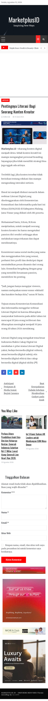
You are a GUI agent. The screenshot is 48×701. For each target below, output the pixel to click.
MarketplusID (24, 19)
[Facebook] (3, 372)
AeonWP (15, 695)
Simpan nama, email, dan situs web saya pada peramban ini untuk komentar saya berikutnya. (22, 548)
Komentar (7, 492)
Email (5, 523)
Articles (5, 100)
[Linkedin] (22, 372)
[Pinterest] (16, 372)
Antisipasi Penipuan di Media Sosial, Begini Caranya (11, 388)
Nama (5, 512)
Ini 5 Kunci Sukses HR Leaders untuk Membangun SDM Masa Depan (36, 439)
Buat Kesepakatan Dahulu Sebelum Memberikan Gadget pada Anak (36, 391)
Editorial (6, 117)
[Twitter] (9, 372)
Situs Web (6, 533)
